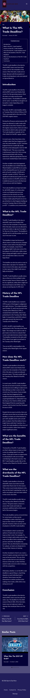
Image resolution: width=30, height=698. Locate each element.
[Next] (25, 651)
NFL (3, 24)
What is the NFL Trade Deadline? (12, 46)
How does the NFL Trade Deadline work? (14, 50)
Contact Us (12, 690)
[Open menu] (26, 4)
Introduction (6, 44)
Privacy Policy (22, 690)
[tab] (11, 667)
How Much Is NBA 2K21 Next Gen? (22, 618)
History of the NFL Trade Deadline (13, 48)
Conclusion (6, 61)
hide (18, 41)
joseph (5, 35)
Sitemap (15, 694)
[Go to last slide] (4, 651)
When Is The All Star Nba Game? (7, 618)
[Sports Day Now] (10, 4)
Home (6, 690)
